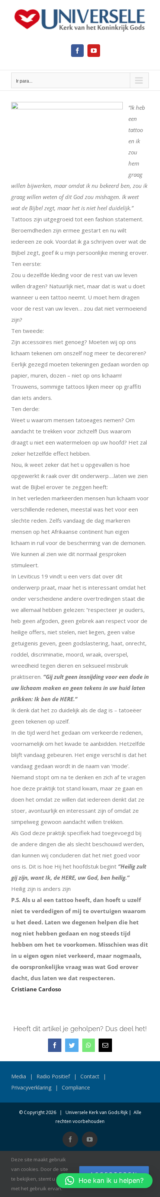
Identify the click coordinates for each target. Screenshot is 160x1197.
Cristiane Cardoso (36, 989)
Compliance (76, 1087)
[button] (104, 1180)
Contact (89, 1076)
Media (18, 1076)
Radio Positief (53, 1076)
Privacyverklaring (31, 1087)
